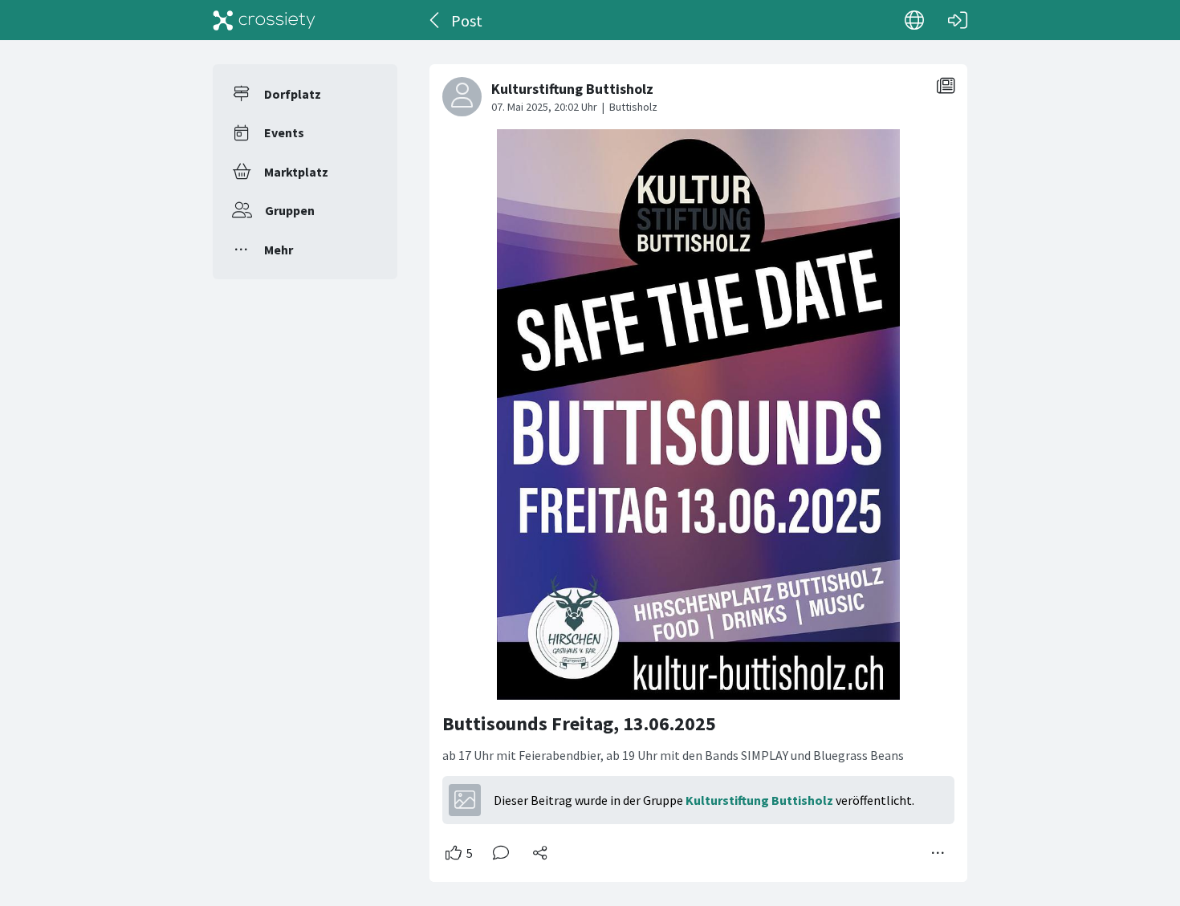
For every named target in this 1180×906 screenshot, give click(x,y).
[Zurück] (435, 20)
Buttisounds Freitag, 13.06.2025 (579, 723)
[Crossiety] (264, 20)
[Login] (957, 20)
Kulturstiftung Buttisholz (759, 800)
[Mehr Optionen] (938, 853)
